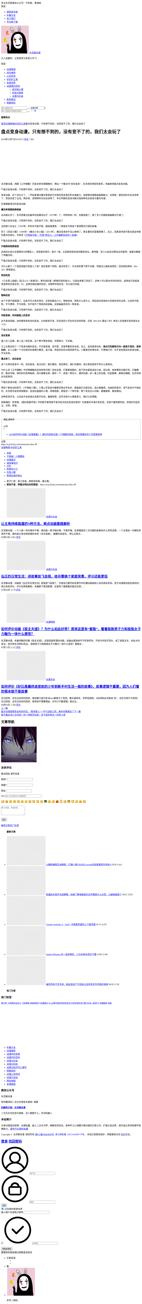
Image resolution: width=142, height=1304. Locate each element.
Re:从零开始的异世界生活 (60, 1003)
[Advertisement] (71, 160)
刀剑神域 (25, 1003)
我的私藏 (23, 1129)
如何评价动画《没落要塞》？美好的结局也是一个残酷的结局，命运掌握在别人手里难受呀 (55, 434)
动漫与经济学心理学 (17, 1067)
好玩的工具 (12, 79)
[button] (71, 63)
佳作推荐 (11, 73)
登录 (4, 1141)
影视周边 (11, 99)
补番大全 (11, 1047)
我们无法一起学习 (91, 1003)
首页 (3, 124)
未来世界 (11, 83)
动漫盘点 (11, 460)
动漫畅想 (11, 69)
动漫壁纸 (103, 1003)
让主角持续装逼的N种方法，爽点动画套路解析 (35, 524)
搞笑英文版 (12, 12)
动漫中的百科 (13, 1057)
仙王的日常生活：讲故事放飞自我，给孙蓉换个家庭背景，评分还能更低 (54, 576)
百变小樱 (11, 472)
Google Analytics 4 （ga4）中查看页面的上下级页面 (71, 924)
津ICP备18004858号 (44, 1134)
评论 (26, 139)
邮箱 (4, 785)
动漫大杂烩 (12, 1077)
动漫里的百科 (13, 86)
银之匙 (4, 1003)
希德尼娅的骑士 (14, 475)
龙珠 (9, 453)
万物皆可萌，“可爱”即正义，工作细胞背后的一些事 (51, 235)
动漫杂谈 (50, 679)
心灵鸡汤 (11, 76)
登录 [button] (3, 6)
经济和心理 (17, 89)
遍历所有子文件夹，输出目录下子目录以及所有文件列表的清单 (77, 984)
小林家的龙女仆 (14, 1003)
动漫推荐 (11, 1051)
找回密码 (15, 1141)
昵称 (4, 779)
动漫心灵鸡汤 (13, 1074)
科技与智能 (17, 93)
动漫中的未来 (13, 1054)
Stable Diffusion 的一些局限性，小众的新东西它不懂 (71, 954)
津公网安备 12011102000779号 (69, 1134)
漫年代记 (14, 1129)
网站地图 (11, 1081)
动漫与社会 (17, 96)
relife (9, 466)
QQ (2, 796)
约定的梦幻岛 (77, 1003)
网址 (3, 791)
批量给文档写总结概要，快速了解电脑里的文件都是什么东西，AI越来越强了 (84, 894)
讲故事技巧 (12, 463)
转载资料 (11, 103)
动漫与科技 (12, 1064)
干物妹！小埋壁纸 (15, 456)
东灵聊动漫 (34, 53)
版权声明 (125, 1134)
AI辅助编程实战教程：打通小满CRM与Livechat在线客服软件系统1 (78, 864)
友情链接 (11, 1084)
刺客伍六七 (12, 469)
